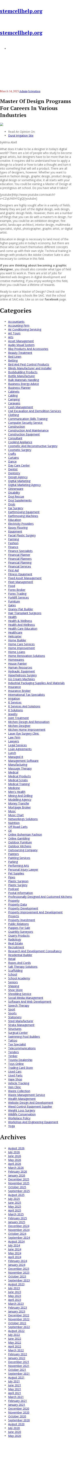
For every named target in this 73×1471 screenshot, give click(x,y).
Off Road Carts (18, 827)
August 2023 (16, 1284)
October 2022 (17, 1323)
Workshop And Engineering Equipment (33, 1122)
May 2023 (14, 1296)
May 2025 (14, 1206)
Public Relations (18, 924)
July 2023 (14, 1288)
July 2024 (14, 1245)
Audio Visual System (21, 345)
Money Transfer (18, 803)
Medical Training (19, 784)
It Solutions (15, 710)
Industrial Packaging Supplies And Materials (36, 683)
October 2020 (17, 1416)
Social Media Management (25, 998)
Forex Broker (16, 590)
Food (11, 586)
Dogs (11, 504)
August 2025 (16, 1195)
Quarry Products (19, 935)
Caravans (14, 403)
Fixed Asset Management (25, 578)
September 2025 (19, 1191)
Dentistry (14, 473)
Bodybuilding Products (23, 372)
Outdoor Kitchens (19, 846)
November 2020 (18, 1412)
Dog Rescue (16, 496)
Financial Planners (20, 559)
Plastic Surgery (17, 885)
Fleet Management (20, 582)
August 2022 (16, 1331)
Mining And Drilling (20, 796)
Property (13, 900)
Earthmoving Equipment (24, 512)
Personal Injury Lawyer (23, 869)
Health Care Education (22, 628)
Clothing (13, 415)
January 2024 (16, 1265)
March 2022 (16, 1350)
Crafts (12, 454)
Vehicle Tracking (18, 1083)
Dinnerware (15, 489)
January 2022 (16, 1358)
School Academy (19, 978)
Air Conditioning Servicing (24, 329)
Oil (10, 831)
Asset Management (21, 341)
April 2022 (14, 1346)
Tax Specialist (17, 1044)
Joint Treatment (18, 718)
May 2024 (14, 1253)
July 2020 (14, 1428)
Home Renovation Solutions (26, 656)
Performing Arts (18, 866)
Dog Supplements (20, 500)
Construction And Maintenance (28, 430)
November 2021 (18, 1366)
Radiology (14, 939)
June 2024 (14, 1249)
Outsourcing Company (23, 850)
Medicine (14, 788)
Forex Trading (17, 594)
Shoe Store (15, 990)
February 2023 (17, 1307)
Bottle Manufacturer (21, 376)
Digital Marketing (19, 481)
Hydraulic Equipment (21, 671)
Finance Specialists (20, 551)
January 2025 (16, 1222)
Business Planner (19, 388)
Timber (12, 1056)
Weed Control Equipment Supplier (30, 1106)
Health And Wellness (21, 625)
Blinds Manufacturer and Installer (30, 368)
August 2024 (16, 1241)
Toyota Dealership (20, 1060)
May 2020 (14, 1436)
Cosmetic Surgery (19, 450)
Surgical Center (18, 1033)
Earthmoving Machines (23, 516)
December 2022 (18, 1315)
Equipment (15, 531)
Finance (13, 547)
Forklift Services (18, 597)
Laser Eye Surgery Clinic (23, 733)
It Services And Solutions (24, 706)
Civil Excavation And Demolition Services (34, 411)
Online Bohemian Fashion (25, 834)
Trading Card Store (20, 1068)
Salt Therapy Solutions (23, 967)
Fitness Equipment (20, 574)
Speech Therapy (18, 1005)
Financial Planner (19, 555)
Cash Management (20, 407)
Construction (16, 426)
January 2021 (16, 1405)
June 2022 (14, 1339)
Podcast (13, 889)
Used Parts (15, 1075)
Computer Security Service (25, 423)
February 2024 (17, 1261)
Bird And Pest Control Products (28, 364)
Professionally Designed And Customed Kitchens (40, 897)
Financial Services (19, 566)
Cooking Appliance (20, 442)
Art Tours (14, 333)
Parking (13, 862)
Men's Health (16, 792)
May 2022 (14, 1342)
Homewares (16, 660)
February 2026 (17, 1171)
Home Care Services (21, 644)
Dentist (13, 469)
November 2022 (18, 1319)
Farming (13, 539)
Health (12, 617)
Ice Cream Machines (21, 679)
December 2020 (18, 1408)
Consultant (15, 438)
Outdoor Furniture (20, 842)
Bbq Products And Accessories (28, 349)
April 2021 (14, 1393)
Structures (14, 1029)
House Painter (17, 663)
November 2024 (18, 1230)
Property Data (17, 904)
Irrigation (34, 91)
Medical (13, 772)
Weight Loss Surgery (21, 1110)
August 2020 (16, 1424)
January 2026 (16, 1175)
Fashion (13, 543)
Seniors (13, 982)
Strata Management (21, 1025)
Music (12, 811)
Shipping (13, 986)
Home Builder (17, 640)
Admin (23, 91)
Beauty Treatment (20, 353)
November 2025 (18, 1183)
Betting (13, 360)
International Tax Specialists (26, 695)
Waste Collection (19, 1091)
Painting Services (19, 858)
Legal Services (17, 745)
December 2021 (18, 1362)
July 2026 (14, 1152)
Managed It (15, 757)
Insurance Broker (19, 691)
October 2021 (17, 1370)
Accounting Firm (18, 325)
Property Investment (21, 920)
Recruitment (16, 947)
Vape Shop (15, 1079)
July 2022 (14, 1335)
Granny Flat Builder (20, 609)
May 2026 (14, 1160)
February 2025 (17, 1218)
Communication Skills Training (27, 419)
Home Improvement (21, 648)
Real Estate (15, 943)
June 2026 (14, 1156)
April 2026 (14, 1164)
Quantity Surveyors (20, 932)
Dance (12, 461)
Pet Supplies (16, 873)
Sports (12, 1013)
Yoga (11, 1126)
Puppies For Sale (19, 928)
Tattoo (12, 1040)
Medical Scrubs (18, 780)
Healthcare (15, 632)
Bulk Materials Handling (23, 380)
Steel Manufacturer (20, 1021)
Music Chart (16, 815)
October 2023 (17, 1276)
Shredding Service (19, 994)
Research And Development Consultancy (35, 951)
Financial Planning (19, 562)
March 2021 (16, 1397)
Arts (10, 337)
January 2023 (16, 1311)
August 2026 (16, 1148)
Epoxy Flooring (18, 527)
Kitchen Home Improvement (26, 730)
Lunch (12, 753)
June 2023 (14, 1292)
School (12, 974)
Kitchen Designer (19, 726)
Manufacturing (17, 764)
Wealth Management (22, 1099)
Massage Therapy (20, 768)
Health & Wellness (20, 621)
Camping (14, 399)
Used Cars (14, 1071)
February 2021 (17, 1401)
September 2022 (19, 1327)
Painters (13, 854)
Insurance (14, 687)
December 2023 (18, 1269)
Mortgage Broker (19, 807)
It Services (14, 702)
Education (14, 520)
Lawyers (13, 741)
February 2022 (17, 1354)
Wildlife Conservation (22, 1114)
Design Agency (18, 477)
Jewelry (12, 714)
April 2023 (14, 1300)
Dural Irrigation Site (20, 135)
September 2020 (19, 1420)
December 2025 (18, 1179)
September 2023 (19, 1280)
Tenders (13, 1052)
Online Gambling (19, 838)
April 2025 (14, 1210)
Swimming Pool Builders (24, 1036)
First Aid (13, 570)
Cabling (13, 395)
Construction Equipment (24, 434)
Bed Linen (14, 356)
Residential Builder (20, 955)
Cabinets (13, 391)
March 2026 (16, 1168)
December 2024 (18, 1226)
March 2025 (16, 1214)
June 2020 (14, 1432)
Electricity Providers (21, 524)
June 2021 (14, 1385)
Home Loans (16, 652)
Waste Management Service (26, 1095)
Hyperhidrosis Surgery (22, 675)
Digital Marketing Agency (24, 485)
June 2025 (14, 1203)
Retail (11, 959)
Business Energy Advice (23, 384)
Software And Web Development (29, 1002)
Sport (11, 1009)
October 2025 (17, 1187)
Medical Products (19, 776)
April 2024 (14, 1257)
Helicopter (14, 636)
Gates (12, 605)
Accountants (16, 322)
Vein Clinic (14, 1087)
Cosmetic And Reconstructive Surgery (32, 446)
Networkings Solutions (23, 819)
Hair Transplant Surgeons (24, 613)
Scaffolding (15, 970)
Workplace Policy (19, 1118)
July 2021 (14, 1381)
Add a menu (16, 48)
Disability (14, 492)
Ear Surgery (15, 508)
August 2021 (16, 1377)
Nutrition (14, 823)
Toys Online (16, 1064)
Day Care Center (19, 465)
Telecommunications (22, 1048)
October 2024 (17, 1234)
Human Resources (20, 667)
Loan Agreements (20, 749)
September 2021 (19, 1373)
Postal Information (20, 893)
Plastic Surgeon (18, 881)
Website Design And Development (30, 1103)
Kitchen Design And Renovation (28, 722)
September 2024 (19, 1238)
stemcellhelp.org (21, 11)
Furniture (14, 601)
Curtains (13, 458)
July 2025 (14, 1199)
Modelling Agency (19, 799)
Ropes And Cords (19, 963)
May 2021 (14, 1389)
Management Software (23, 761)
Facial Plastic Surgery (22, 535)
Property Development (23, 908)
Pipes (11, 877)
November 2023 (18, 1272)
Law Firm (14, 737)
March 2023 (16, 1304)
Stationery (14, 1017)
